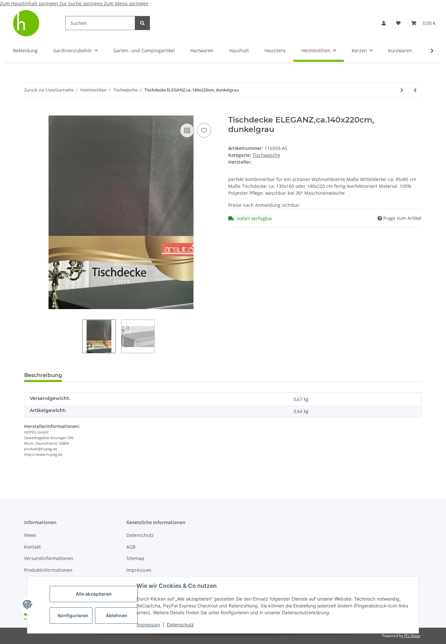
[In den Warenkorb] (29, 111)
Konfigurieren (73, 615)
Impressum (148, 624)
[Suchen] (142, 23)
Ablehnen (116, 615)
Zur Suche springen (81, 3)
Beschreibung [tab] (43, 375)
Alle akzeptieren (94, 594)
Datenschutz (180, 624)
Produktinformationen (48, 570)
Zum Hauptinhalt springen (29, 3)
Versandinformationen (48, 558)
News (30, 535)
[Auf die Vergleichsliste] (187, 130)
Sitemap (135, 558)
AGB (130, 547)
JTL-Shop (412, 635)
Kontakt (32, 547)
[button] (383, 23)
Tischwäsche (266, 155)
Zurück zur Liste (39, 90)
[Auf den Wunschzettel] (204, 130)
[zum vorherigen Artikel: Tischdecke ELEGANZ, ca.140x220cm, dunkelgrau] (415, 90)
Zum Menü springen (126, 3)
